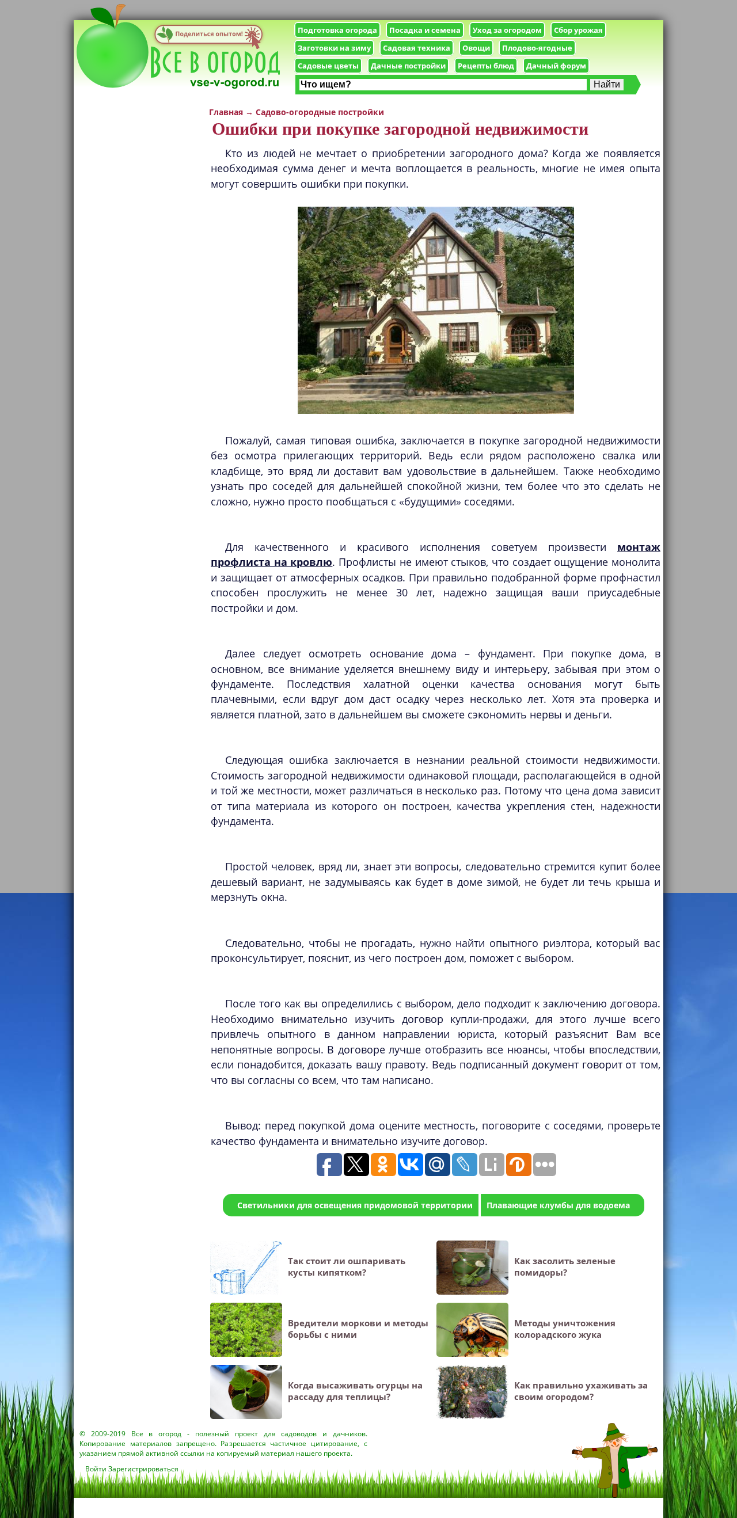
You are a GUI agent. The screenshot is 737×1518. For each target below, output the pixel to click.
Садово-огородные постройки (320, 111)
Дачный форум (556, 65)
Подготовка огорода (337, 30)
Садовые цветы (328, 65)
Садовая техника (416, 48)
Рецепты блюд (486, 65)
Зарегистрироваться (143, 1469)
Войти (96, 1469)
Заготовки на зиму (334, 48)
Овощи (476, 48)
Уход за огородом (507, 30)
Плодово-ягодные (537, 48)
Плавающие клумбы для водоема (558, 1205)
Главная (226, 111)
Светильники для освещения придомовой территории (355, 1205)
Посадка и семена (425, 30)
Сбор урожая (578, 30)
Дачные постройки (408, 65)
